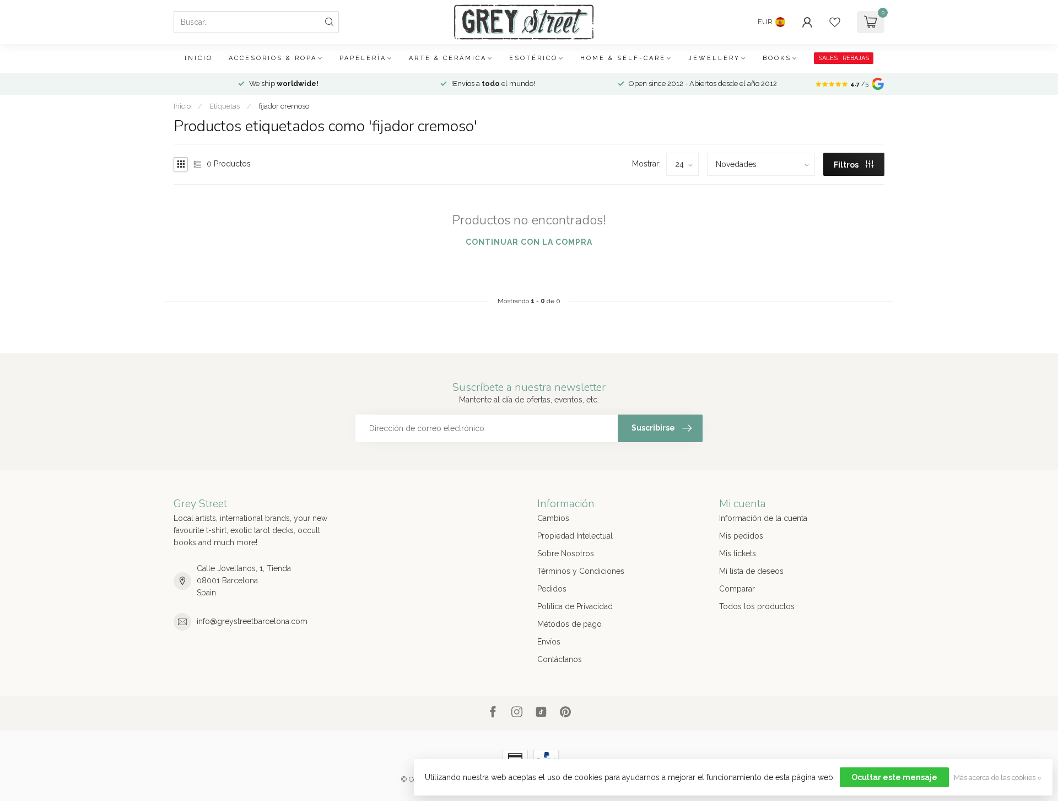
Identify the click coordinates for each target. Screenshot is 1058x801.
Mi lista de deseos (751, 571)
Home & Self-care (623, 58)
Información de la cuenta (763, 518)
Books (777, 58)
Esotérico (533, 58)
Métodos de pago (569, 624)
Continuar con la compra (529, 242)
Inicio (199, 58)
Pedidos (551, 588)
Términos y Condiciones (580, 571)
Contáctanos (559, 659)
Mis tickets (737, 553)
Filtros (847, 164)
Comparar (737, 588)
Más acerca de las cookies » (997, 777)
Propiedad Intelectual (575, 535)
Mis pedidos (741, 535)
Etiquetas (224, 105)
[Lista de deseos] (834, 22)
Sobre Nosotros (565, 553)
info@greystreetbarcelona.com (252, 621)
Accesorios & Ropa (273, 58)
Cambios (553, 518)
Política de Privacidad (575, 606)
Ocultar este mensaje (894, 777)
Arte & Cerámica (448, 58)
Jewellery (714, 58)
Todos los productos (757, 606)
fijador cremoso (283, 105)
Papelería (362, 58)
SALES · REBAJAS (843, 58)
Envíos (548, 641)
